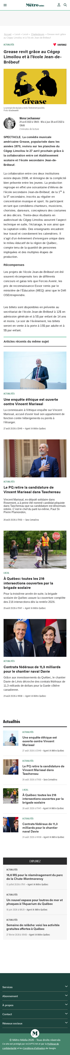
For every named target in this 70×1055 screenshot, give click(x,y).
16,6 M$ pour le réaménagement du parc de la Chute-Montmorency (34, 877)
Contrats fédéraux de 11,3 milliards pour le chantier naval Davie (32, 669)
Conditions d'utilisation (34, 1048)
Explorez (35, 861)
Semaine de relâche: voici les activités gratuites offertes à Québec (32, 927)
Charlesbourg (37, 34)
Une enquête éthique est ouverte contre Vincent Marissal (31, 401)
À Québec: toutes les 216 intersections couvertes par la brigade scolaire (28, 583)
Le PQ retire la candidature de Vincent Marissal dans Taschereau (32, 489)
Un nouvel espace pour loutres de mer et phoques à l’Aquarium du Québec (34, 902)
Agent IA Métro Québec (35, 428)
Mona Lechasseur (30, 118)
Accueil (8, 34)
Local (7, 572)
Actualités (9, 44)
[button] (4, 5)
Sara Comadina (32, 519)
